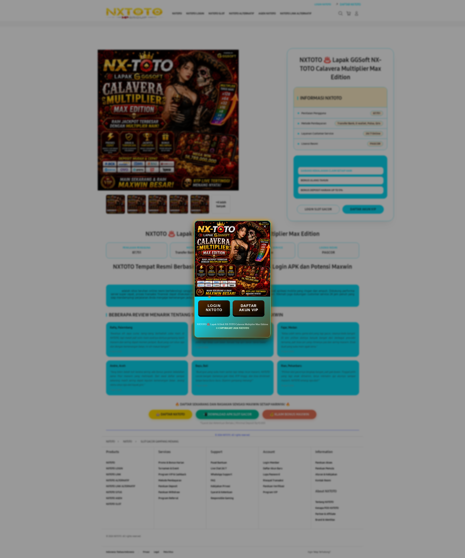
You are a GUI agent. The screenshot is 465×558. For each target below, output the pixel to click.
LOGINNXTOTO (214, 308)
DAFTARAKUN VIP (248, 308)
